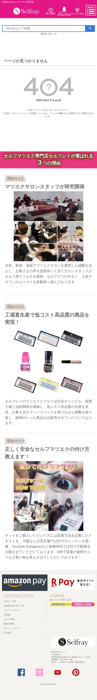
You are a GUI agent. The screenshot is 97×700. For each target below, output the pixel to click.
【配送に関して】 (48, 34)
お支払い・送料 (10, 601)
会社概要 (7, 615)
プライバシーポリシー (12, 610)
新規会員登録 (9, 624)
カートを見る (77, 13)
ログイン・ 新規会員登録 (64, 13)
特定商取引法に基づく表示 (14, 606)
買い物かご (8, 633)
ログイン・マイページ (12, 628)
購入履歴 (50, 13)
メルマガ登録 (9, 619)
